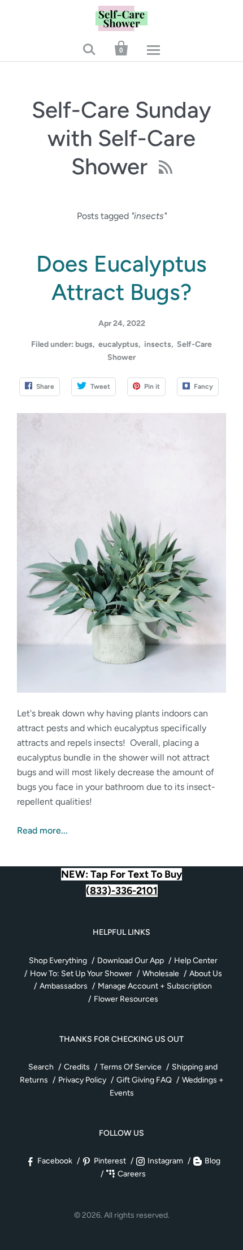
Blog (212, 1161)
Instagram (165, 1161)
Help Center (196, 960)
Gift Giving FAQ (144, 1080)
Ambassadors (64, 986)
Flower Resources (126, 999)
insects (157, 344)
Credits (77, 1067)
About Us (205, 973)
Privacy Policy (82, 1080)
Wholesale (160, 973)
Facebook (54, 1161)
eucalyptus (118, 344)
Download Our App (130, 960)
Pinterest (110, 1161)
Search (41, 1067)
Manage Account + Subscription (155, 986)
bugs (84, 344)
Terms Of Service (131, 1067)
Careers (132, 1174)
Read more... (42, 830)
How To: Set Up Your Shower (81, 973)
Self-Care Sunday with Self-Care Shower (121, 138)
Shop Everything (58, 960)
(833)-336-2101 (122, 890)
